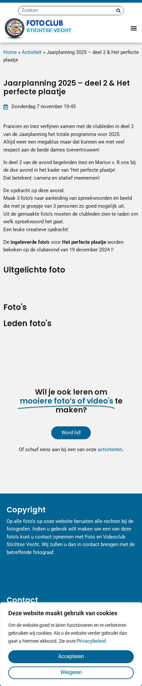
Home (10, 52)
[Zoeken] (118, 10)
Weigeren (71, 672)
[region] (71, 644)
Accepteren (71, 656)
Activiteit (32, 52)
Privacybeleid (91, 641)
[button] (134, 28)
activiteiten (110, 449)
